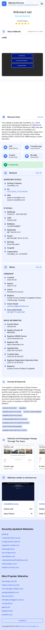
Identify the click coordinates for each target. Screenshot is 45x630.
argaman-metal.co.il (10, 545)
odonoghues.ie (8, 549)
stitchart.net (36, 125)
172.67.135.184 (22, 192)
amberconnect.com (10, 567)
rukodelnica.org (11, 504)
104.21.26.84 (11, 192)
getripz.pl (6, 607)
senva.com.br (8, 596)
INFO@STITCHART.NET (16, 312)
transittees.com (8, 556)
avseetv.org (7, 614)
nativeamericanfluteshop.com (15, 560)
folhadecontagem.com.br (13, 600)
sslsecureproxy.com (11, 585)
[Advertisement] (22, 46)
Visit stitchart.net (22, 16)
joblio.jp (5, 534)
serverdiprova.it (8, 552)
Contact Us (22, 620)
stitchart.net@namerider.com (18, 306)
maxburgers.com (9, 564)
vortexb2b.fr (7, 603)
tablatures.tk (7, 611)
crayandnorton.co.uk (11, 538)
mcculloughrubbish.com (12, 588)
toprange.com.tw (9, 581)
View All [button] (40, 117)
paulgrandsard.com (10, 592)
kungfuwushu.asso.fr (11, 541)
